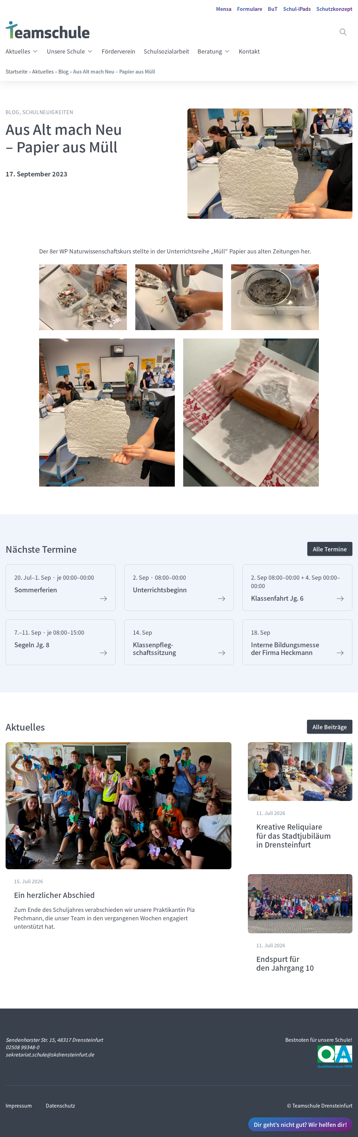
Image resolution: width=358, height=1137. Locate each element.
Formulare (249, 8)
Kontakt (249, 51)
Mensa (223, 8)
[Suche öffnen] (343, 32)
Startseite (17, 71)
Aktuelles (18, 51)
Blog (63, 71)
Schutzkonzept (334, 8)
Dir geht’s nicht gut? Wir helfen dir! (300, 1124)
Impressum (19, 1105)
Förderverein (118, 51)
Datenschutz (60, 1105)
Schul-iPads (297, 8)
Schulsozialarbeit (166, 51)
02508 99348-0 (22, 1047)
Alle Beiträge (330, 727)
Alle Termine (330, 549)
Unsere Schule (66, 51)
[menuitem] (24, 51)
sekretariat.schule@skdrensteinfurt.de (50, 1054)
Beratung (210, 51)
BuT (273, 8)
